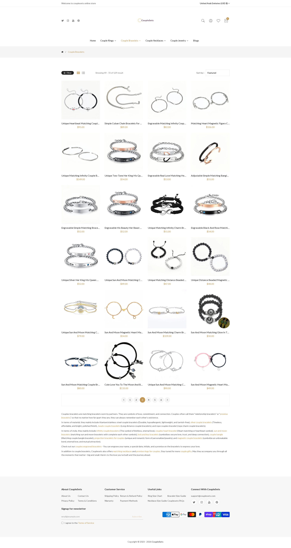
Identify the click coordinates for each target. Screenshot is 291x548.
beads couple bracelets (109, 426)
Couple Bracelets (130, 40)
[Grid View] (78, 73)
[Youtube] (73, 20)
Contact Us (83, 496)
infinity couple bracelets (107, 430)
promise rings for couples (148, 451)
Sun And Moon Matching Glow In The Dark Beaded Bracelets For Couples (229, 332)
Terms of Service (86, 523)
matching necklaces (122, 451)
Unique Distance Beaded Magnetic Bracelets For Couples (221, 279)
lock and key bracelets (148, 434)
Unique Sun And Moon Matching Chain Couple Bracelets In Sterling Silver (185, 384)
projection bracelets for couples (109, 438)
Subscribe (137, 516)
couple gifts (186, 451)
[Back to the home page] (62, 52)
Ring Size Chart (155, 496)
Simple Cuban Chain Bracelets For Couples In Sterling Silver (135, 123)
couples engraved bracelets (88, 446)
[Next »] (167, 400)
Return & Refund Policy (131, 496)
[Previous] (124, 400)
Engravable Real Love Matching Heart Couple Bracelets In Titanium (183, 175)
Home (93, 40)
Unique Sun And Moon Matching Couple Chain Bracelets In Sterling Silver (99, 332)
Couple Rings (107, 40)
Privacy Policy (67, 500)
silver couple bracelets (201, 422)
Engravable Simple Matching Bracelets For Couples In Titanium (94, 227)
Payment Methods (129, 500)
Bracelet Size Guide (176, 496)
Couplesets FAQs (175, 500)
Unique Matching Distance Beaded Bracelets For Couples (177, 279)
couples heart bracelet (166, 430)
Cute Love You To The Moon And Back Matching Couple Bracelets (139, 384)
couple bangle (216, 434)
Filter (69, 72)
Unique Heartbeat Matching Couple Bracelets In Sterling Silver (93, 123)
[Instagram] (68, 20)
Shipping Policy (112, 496)
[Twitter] (62, 20)
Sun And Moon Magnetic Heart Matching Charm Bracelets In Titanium (141, 332)
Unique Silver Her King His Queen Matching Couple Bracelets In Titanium (99, 279)
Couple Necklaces (155, 40)
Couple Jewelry (178, 40)
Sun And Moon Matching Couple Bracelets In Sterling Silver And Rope (97, 384)
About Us (65, 496)
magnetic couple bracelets (189, 438)
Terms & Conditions (87, 500)
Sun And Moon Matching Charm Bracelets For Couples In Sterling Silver (184, 332)
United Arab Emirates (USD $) (214, 3)
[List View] (83, 73)
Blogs (196, 40)
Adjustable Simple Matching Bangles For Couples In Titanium (222, 175)
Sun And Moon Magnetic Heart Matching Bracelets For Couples (224, 384)
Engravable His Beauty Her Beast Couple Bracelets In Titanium (137, 227)
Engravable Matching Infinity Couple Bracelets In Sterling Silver (181, 123)
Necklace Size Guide (157, 500)
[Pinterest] (78, 20)
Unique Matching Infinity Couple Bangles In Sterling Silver (91, 175)
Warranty (109, 500)
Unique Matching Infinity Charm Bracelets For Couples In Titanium (182, 227)
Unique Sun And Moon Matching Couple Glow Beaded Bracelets (138, 279)
